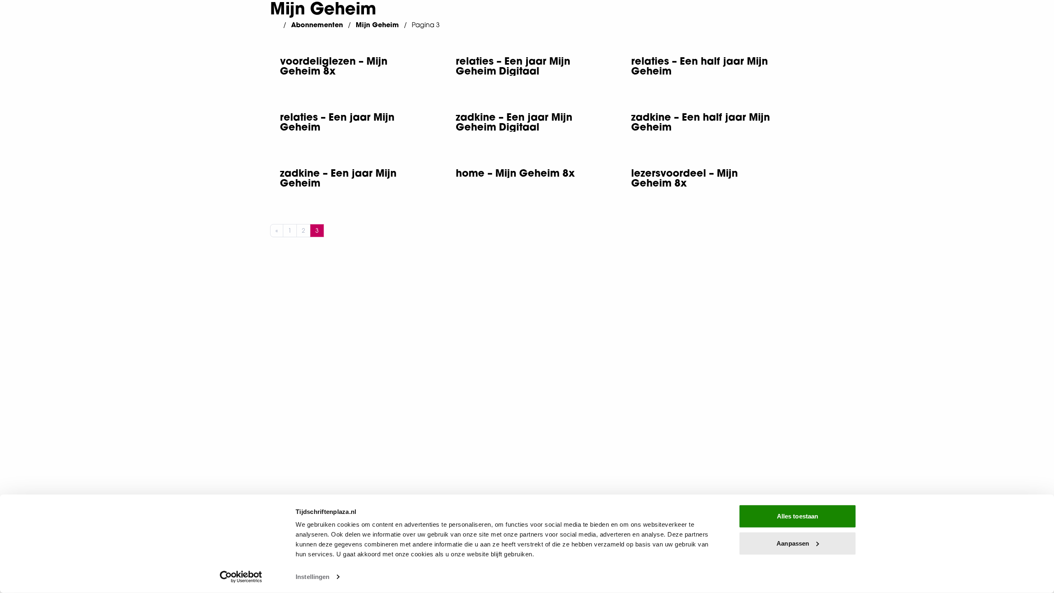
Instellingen (312, 576)
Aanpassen (793, 542)
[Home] (274, 25)
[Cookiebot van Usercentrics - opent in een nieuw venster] (241, 577)
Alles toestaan (797, 516)
